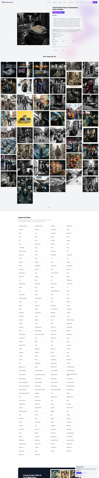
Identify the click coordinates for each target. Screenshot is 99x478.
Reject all (84, 472)
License (53, 46)
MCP (77, 2)
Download (63, 50)
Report (62, 35)
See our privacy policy (80, 475)
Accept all (79, 472)
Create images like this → (58, 12)
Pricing (80, 2)
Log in (90, 2)
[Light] (86, 2)
